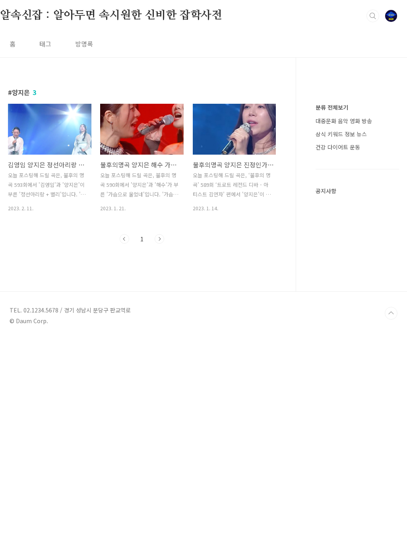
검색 (373, 16)
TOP (391, 313)
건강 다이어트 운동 (338, 147)
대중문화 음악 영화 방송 (344, 121)
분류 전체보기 (332, 107)
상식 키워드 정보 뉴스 (341, 134)
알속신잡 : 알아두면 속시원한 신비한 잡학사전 (111, 15)
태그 (45, 43)
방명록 (84, 43)
